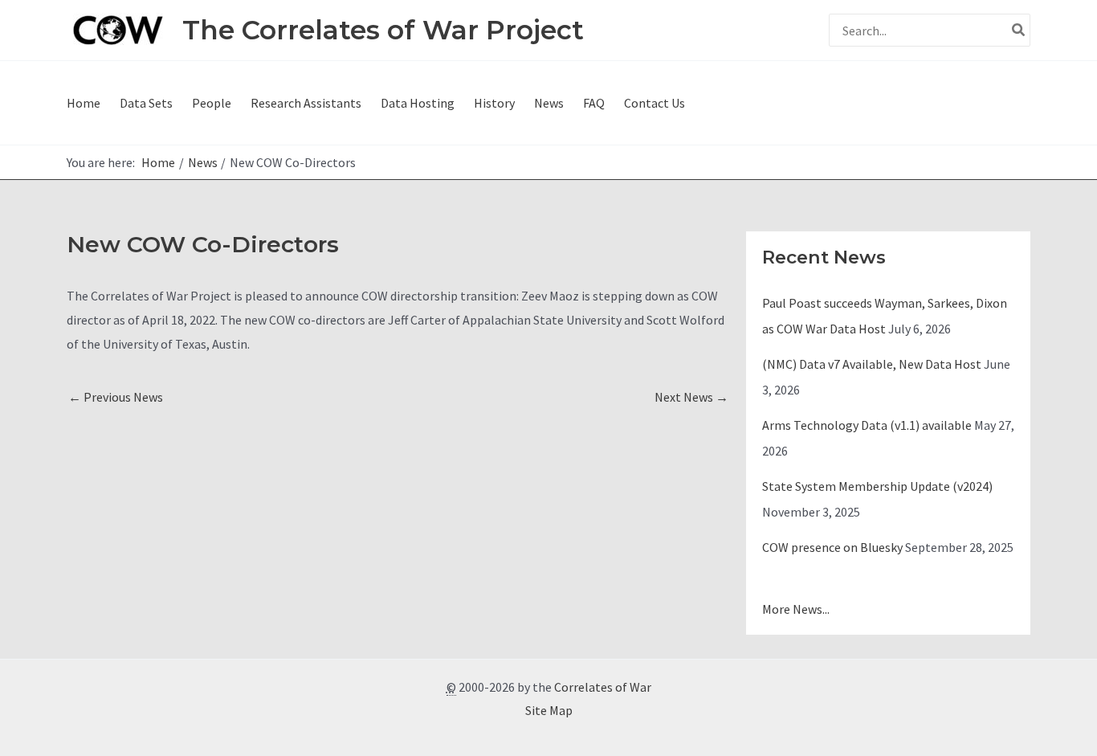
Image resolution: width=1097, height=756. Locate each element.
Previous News (115, 397)
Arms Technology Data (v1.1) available (867, 425)
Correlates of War (602, 687)
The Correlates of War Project (383, 30)
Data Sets (146, 103)
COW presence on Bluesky (832, 547)
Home (83, 103)
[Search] (1019, 30)
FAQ (594, 103)
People (211, 103)
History (494, 103)
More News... (796, 609)
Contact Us (654, 103)
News (549, 103)
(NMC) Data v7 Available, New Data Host (871, 364)
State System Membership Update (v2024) (877, 486)
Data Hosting (418, 103)
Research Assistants (306, 103)
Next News (691, 397)
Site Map (549, 710)
